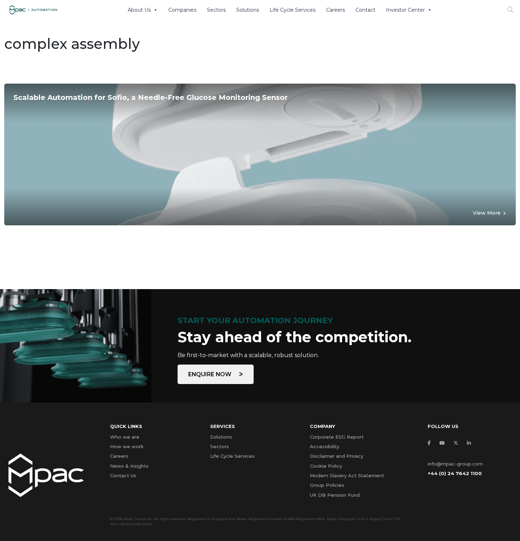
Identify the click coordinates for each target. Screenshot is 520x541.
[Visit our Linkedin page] (470, 443)
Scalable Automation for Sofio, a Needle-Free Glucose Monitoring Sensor (150, 97)
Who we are (124, 437)
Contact (365, 10)
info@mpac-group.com (455, 464)
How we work (127, 446)
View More (487, 213)
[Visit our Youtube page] (443, 443)
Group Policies (327, 485)
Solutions (247, 10)
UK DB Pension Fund (335, 495)
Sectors (216, 10)
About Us (139, 10)
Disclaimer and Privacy (336, 456)
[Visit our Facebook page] (431, 443)
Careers (335, 10)
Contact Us (123, 475)
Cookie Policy (326, 466)
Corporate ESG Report (337, 437)
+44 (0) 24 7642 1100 (455, 473)
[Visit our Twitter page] (457, 443)
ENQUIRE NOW (210, 374)
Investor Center (405, 10)
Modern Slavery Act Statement (347, 475)
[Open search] (510, 10)
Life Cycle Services (293, 10)
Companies (182, 10)
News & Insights (129, 466)
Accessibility (324, 446)
